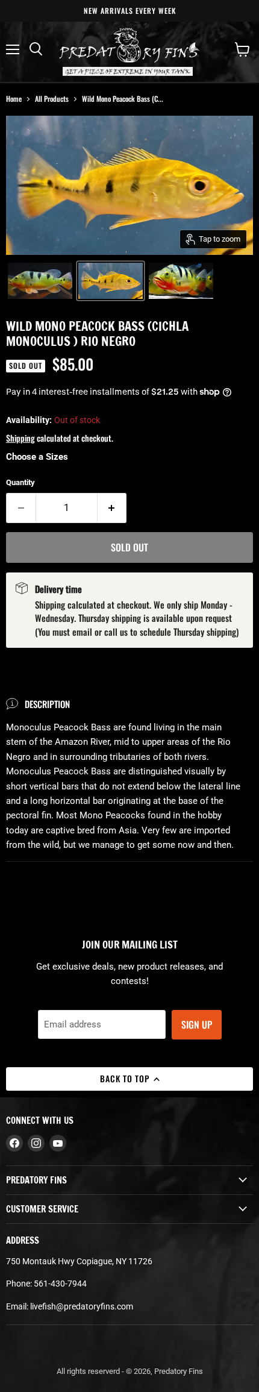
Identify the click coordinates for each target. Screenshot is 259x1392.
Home (14, 98)
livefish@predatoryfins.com (81, 1306)
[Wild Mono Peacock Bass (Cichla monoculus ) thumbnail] (40, 281)
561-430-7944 (60, 1283)
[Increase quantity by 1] (112, 508)
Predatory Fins (178, 1371)
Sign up (196, 1024)
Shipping (20, 437)
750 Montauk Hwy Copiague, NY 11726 (79, 1261)
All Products (52, 98)
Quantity (20, 482)
